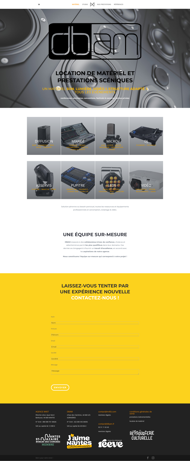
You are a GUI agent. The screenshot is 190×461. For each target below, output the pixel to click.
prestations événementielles (140, 417)
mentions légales (104, 415)
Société (53, 353)
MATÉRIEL (75, 4)
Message (54, 365)
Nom (53, 317)
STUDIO (85, 4)
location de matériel (137, 421)
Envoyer (60, 387)
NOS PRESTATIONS (104, 4)
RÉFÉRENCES (118, 4)
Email (53, 341)
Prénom (54, 329)
